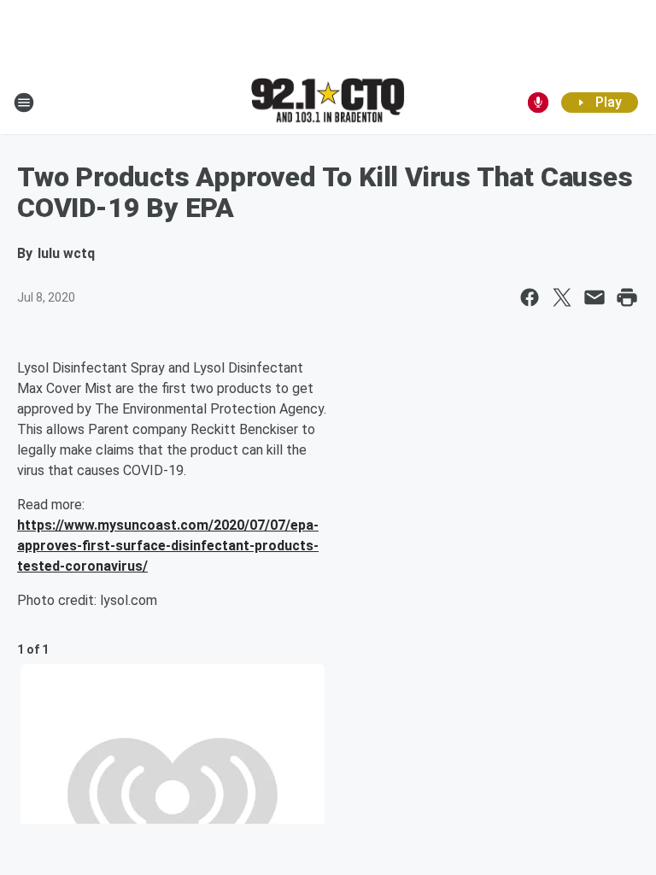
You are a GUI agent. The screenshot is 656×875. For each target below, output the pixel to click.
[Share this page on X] (562, 297)
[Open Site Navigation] (24, 102)
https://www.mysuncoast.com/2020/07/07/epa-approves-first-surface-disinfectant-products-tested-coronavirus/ (168, 545)
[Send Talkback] (538, 102)
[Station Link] (328, 101)
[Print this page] (627, 297)
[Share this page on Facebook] (530, 297)
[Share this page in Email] (594, 297)
